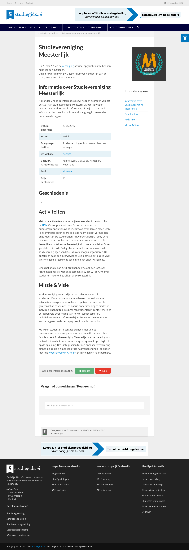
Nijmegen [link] (68, 171)
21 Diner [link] (146, 511)
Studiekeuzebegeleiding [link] (18, 524)
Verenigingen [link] (96, 27)
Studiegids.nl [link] (38, 546)
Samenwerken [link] (15, 492)
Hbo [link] (21, 27)
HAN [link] (44, 225)
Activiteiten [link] (131, 119)
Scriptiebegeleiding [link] (16, 518)
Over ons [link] (19, 3)
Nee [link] (104, 370)
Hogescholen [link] (58, 473)
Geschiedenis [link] (132, 114)
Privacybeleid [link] (15, 495)
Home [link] (9, 3)
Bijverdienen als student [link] (154, 506)
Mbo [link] (10, 27)
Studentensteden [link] (74, 27)
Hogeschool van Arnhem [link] (62, 352)
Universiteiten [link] (104, 473)
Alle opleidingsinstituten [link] (154, 473)
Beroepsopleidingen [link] (152, 479)
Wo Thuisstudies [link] (105, 484)
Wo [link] (31, 27)
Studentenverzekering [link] (153, 495)
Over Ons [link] (13, 489)
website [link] (67, 154)
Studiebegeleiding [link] (15, 513)
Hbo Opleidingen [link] (60, 479)
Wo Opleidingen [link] (105, 479)
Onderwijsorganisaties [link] (153, 489)
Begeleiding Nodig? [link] (120, 27)
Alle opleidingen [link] (48, 27)
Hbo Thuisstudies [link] (60, 484)
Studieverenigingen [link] (60, 33)
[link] (185, 38)
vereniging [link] (68, 66)
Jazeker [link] (86, 370)
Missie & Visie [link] (132, 125)
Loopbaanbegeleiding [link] (17, 529)
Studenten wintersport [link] (153, 500)
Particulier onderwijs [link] (152, 484)
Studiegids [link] (43, 33)
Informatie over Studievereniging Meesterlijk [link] (134, 104)
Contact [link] (29, 3)
